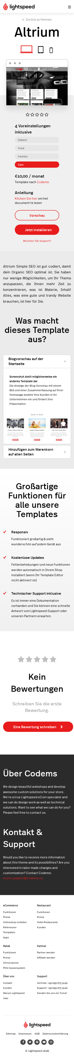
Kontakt (7, 982)
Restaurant (44, 905)
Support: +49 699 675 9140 (52, 987)
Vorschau (37, 215)
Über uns (8, 976)
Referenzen (9, 927)
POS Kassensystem (14, 967)
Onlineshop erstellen (15, 922)
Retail (6, 946)
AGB (37, 1033)
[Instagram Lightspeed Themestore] (51, 1042)
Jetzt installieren (38, 229)
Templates (9, 932)
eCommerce (10, 905)
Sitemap (11, 1033)
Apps (6, 937)
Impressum (25, 1033)
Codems (43, 182)
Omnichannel (10, 962)
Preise (6, 917)
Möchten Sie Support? (37, 241)
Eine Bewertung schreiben (34, 726)
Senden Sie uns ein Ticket (52, 993)
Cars (21, 164)
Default (22, 140)
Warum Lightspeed (13, 993)
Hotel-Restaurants (47, 922)
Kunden (41, 927)
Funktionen (9, 912)
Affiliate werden (46, 957)
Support (42, 976)
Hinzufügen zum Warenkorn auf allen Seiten (30, 452)
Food (21, 148)
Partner (41, 946)
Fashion (23, 156)
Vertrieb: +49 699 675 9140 (52, 982)
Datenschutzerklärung (55, 1033)
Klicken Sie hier (26, 198)
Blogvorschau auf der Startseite (25, 361)
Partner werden (46, 952)
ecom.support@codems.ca (23, 878)
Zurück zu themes (39, 19)
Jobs (5, 998)
